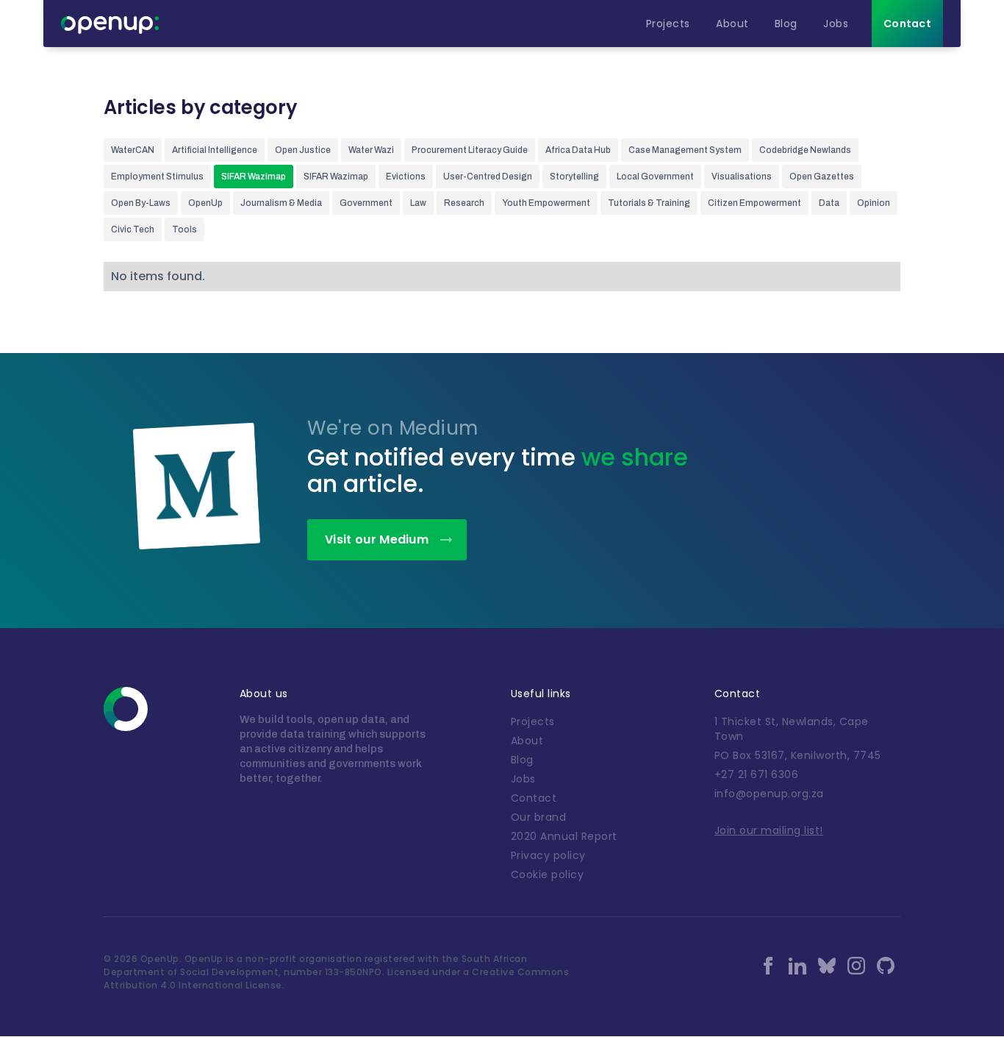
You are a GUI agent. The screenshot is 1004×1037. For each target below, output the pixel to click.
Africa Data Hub (578, 150)
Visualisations (741, 176)
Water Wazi (371, 150)
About (527, 740)
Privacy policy (548, 855)
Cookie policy (547, 874)
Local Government (655, 176)
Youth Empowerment (546, 203)
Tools (184, 229)
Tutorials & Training (649, 203)
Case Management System (685, 150)
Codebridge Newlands (805, 150)
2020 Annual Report (564, 836)
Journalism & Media (281, 203)
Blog (522, 759)
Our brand (539, 817)
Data (829, 203)
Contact (534, 798)
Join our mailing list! (768, 830)
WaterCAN (132, 150)
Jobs (523, 778)
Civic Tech (132, 229)
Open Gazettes (821, 176)
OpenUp (205, 203)
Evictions (406, 176)
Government (366, 203)
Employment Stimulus (157, 176)
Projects (533, 721)
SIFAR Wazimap (253, 176)
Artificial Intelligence (214, 150)
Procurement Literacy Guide (470, 150)
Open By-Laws (141, 203)
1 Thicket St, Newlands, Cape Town (791, 729)
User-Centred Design (487, 176)
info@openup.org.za (769, 793)
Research (464, 203)
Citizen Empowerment (754, 203)
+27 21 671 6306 (756, 774)
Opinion (873, 203)
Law (418, 203)
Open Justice (303, 150)
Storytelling (574, 176)
